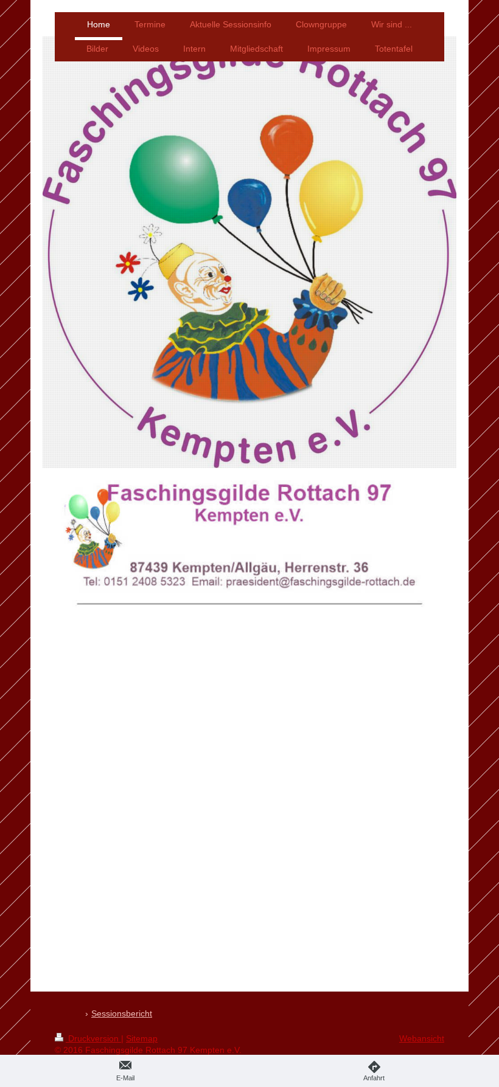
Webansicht (421, 1038)
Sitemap (142, 1038)
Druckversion (93, 1038)
